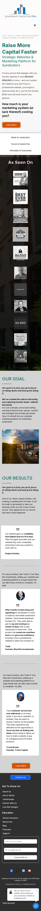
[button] (34, 25)
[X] (17, 870)
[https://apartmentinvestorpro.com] (20, 10)
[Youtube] (29, 870)
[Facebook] (12, 870)
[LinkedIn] (23, 870)
